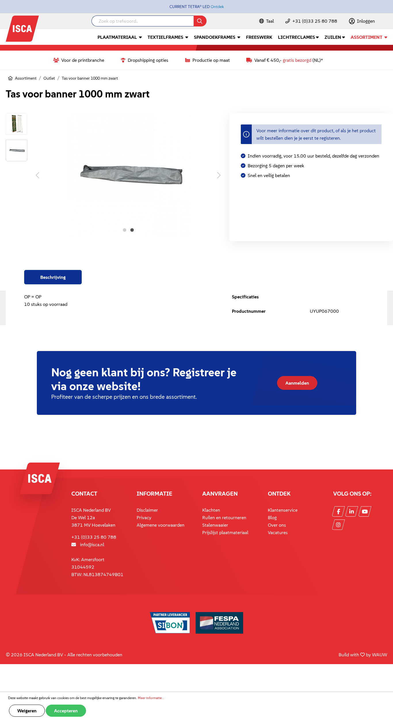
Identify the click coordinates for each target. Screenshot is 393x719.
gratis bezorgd (297, 60)
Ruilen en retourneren (224, 517)
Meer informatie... (151, 698)
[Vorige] (37, 175)
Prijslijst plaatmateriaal (225, 532)
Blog (272, 517)
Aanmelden (297, 383)
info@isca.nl (92, 544)
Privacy (144, 517)
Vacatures (278, 532)
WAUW (379, 654)
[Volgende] (219, 175)
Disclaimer (147, 510)
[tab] (53, 277)
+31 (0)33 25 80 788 (314, 21)
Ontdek (217, 6)
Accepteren (66, 711)
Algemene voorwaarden (160, 525)
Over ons (277, 525)
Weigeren (27, 711)
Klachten (211, 510)
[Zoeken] (200, 21)
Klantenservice (282, 510)
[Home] (10, 78)
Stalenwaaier (215, 525)
